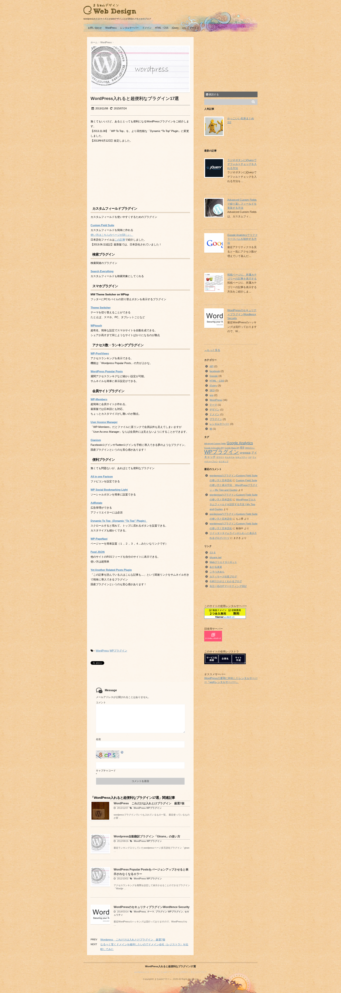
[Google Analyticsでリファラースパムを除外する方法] (213, 243)
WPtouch (96, 325)
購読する (213, 94)
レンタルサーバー (129, 27)
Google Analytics (240, 443)
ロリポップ (223, 461)
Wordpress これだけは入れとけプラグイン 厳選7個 (132, 939)
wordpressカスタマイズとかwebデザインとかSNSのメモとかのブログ (170, 972)
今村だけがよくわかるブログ (226, 581)
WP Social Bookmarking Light (109, 489)
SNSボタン (250, 448)
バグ (250, 457)
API (211, 366)
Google (214, 376)
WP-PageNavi (99, 538)
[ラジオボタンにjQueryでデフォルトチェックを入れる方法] (213, 168)
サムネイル (230, 457)
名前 (98, 739)
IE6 (242, 447)
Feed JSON (98, 552)
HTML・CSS (161, 27)
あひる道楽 (216, 566)
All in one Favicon (102, 476)
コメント (101, 702)
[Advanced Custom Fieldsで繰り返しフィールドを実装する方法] (213, 207)
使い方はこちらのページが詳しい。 (112, 234)
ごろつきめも (217, 571)
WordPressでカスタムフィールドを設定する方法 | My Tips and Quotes (233, 504)
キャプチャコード (106, 770)
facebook (215, 371)
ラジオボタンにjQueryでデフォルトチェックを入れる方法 (242, 164)
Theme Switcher (101, 307)
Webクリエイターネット (223, 562)
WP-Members (99, 399)
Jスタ (213, 552)
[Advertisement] (120, 173)
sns (184, 27)
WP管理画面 (245, 453)
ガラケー (220, 457)
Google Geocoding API (214, 448)
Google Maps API (231, 448)
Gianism (96, 440)
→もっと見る (212, 350)
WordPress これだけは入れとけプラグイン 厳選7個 (149, 803)
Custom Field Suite (102, 225)
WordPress (111, 27)
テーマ (150, 911)
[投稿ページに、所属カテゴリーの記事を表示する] (213, 282)
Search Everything (102, 271)
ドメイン (146, 27)
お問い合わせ (95, 27)
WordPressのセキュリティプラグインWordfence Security (152, 907)
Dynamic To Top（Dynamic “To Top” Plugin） (119, 520)
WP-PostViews (100, 353)
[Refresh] (122, 752)
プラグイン (161, 911)
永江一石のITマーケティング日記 (228, 586)
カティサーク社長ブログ (223, 576)
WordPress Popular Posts (107, 371)
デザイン (194, 27)
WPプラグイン (118, 650)
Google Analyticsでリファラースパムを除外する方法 (242, 239)
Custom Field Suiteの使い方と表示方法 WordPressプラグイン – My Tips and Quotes (234, 485)
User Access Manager (104, 422)
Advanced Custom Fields (215, 443)
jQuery (175, 27)
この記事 (120, 239)
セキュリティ (241, 457)
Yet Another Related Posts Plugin (111, 570)
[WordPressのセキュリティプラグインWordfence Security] (213, 318)
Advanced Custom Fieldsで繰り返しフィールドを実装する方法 (242, 203)
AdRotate (96, 502)
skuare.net (215, 557)
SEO (212, 390)
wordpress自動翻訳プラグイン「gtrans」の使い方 (147, 836)
